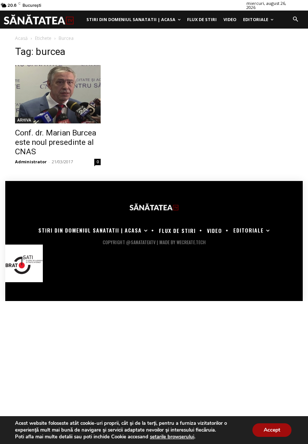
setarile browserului (172, 436)
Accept (272, 429)
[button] (295, 20)
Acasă (21, 38)
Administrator (31, 161)
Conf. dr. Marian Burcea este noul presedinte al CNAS (55, 142)
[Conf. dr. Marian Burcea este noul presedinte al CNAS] (58, 94)
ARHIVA (24, 120)
